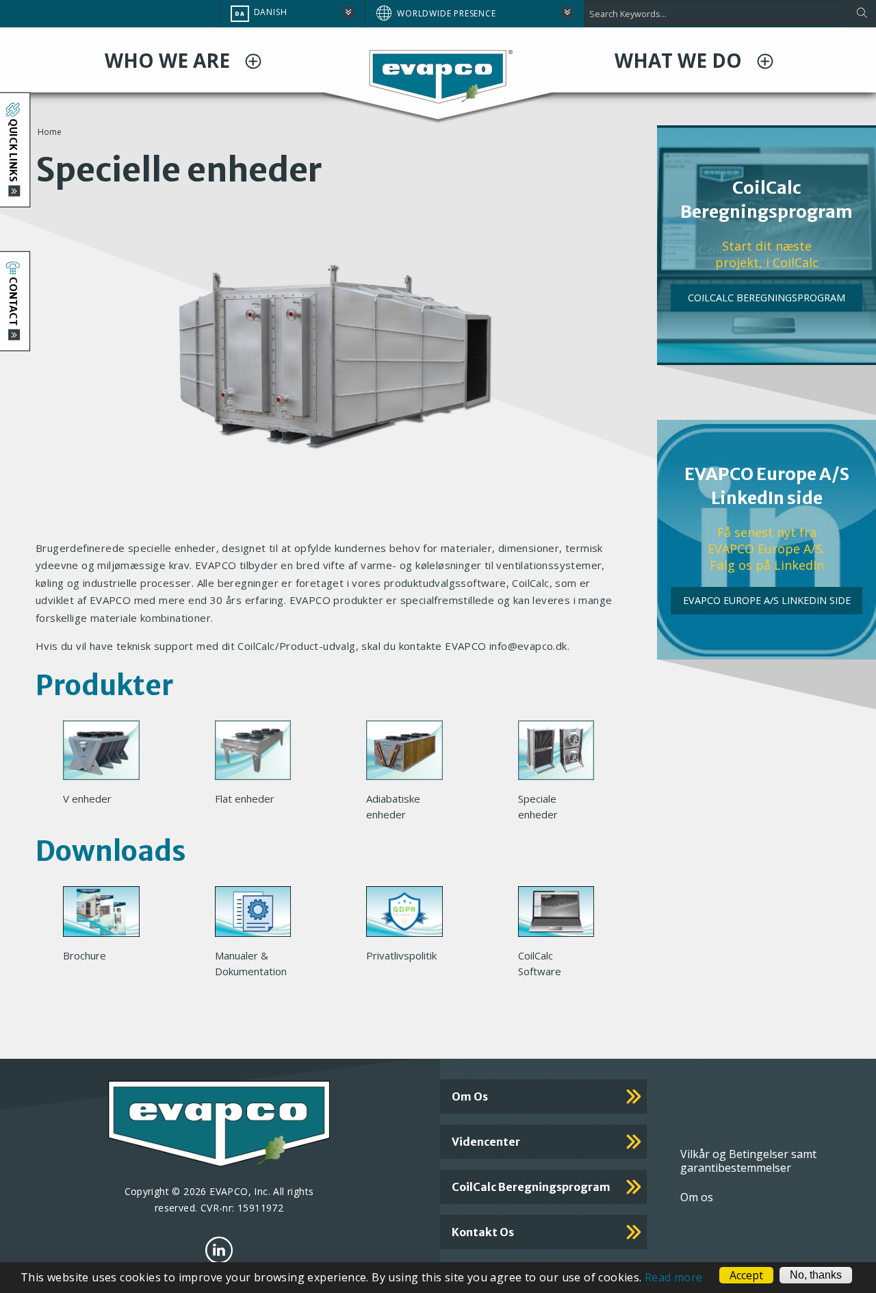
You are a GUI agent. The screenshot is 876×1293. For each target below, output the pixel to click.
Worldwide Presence (446, 13)
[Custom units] (562, 754)
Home (50, 132)
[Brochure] (107, 915)
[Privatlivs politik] (410, 915)
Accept (746, 1275)
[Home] (438, 75)
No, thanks (816, 1275)
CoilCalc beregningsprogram (531, 1187)
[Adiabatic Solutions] (410, 754)
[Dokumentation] (258, 915)
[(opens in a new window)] (219, 1250)
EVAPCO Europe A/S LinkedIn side (767, 600)
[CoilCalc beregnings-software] (562, 915)
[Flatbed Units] (258, 754)
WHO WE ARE (170, 60)
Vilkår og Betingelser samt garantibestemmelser (748, 1160)
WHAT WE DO (681, 60)
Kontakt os (483, 1232)
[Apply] (861, 13)
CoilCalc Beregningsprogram (766, 297)
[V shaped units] (107, 754)
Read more (674, 1277)
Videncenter (486, 1141)
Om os (470, 1096)
